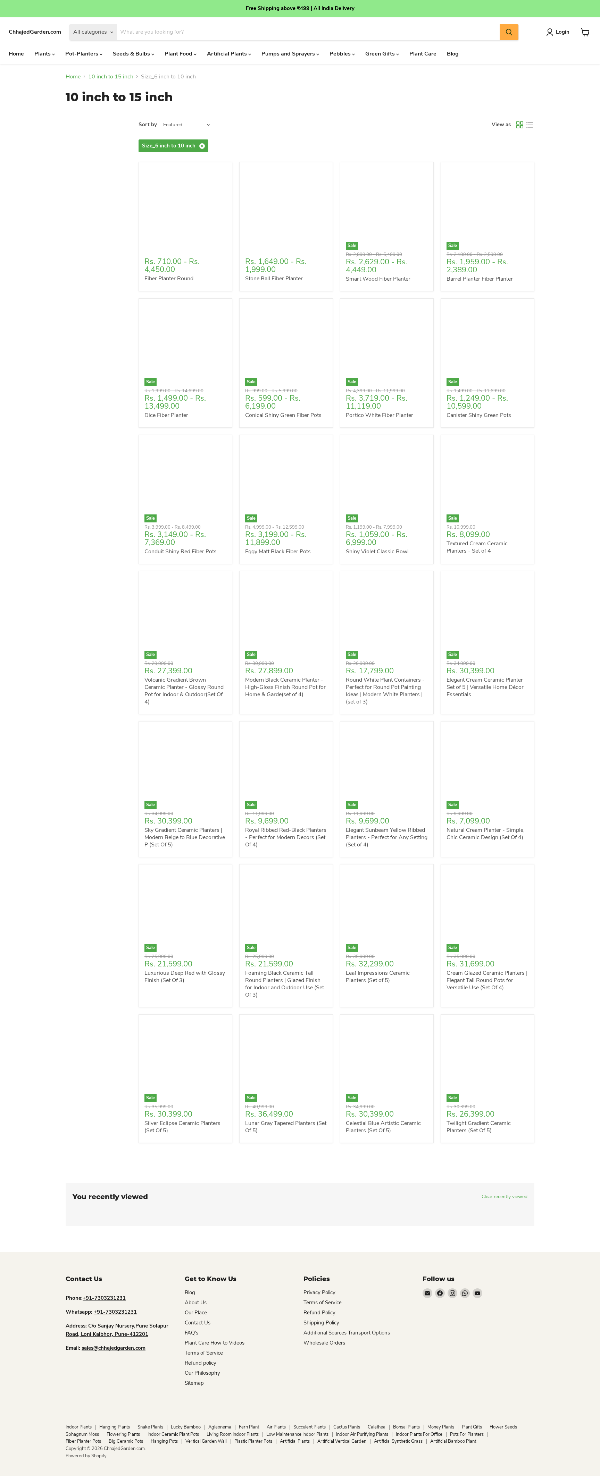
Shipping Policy (321, 1322)
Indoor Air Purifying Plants (362, 1434)
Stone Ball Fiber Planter (274, 278)
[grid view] (520, 125)
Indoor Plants (79, 1427)
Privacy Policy (319, 1292)
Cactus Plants (346, 1427)
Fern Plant (249, 1427)
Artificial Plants (227, 54)
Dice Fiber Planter (166, 415)
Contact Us (197, 1322)
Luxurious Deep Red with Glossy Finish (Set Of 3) (184, 976)
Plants (43, 54)
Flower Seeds (503, 1427)
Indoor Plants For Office (419, 1434)
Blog (453, 54)
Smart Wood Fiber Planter (378, 279)
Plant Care (422, 54)
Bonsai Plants (406, 1427)
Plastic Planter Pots (253, 1441)
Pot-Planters (82, 54)
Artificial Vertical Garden (341, 1441)
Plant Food (179, 54)
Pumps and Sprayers (288, 54)
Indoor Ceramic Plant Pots (173, 1434)
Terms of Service (204, 1352)
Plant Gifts (472, 1427)
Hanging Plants (114, 1427)
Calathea (376, 1427)
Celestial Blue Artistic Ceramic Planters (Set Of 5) (383, 1126)
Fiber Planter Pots (83, 1441)
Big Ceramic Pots (126, 1441)
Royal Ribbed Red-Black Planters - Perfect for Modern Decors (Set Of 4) (285, 837)
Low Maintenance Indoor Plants (297, 1434)
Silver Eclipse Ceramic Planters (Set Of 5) (182, 1126)
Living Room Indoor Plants (233, 1434)
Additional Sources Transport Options (346, 1332)
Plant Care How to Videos (214, 1342)
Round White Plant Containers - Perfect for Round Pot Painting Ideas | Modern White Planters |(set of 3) (385, 691)
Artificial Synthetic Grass (398, 1441)
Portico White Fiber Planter (379, 415)
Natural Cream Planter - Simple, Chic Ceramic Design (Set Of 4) (486, 833)
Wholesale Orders (324, 1342)
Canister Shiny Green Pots (479, 415)
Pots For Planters (467, 1434)
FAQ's (191, 1332)
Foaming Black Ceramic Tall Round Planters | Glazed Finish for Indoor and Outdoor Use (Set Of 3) (284, 984)
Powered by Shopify (86, 1456)
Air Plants (276, 1427)
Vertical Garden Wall (206, 1441)
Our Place (196, 1312)
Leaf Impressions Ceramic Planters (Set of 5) (378, 976)
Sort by (148, 125)
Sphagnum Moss (82, 1434)
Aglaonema (219, 1427)
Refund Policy (319, 1312)
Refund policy (200, 1362)
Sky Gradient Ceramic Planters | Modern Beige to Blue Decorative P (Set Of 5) (184, 837)
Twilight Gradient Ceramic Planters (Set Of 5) (479, 1126)
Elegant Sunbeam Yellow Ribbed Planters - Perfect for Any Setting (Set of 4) (386, 837)
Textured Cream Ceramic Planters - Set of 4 (477, 547)
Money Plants (440, 1427)
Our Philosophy (202, 1373)
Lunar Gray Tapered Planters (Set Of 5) (285, 1126)
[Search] (509, 32)
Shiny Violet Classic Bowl (377, 551)
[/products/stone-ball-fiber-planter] (286, 209)
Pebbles (341, 54)
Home (16, 54)
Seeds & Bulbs (132, 54)
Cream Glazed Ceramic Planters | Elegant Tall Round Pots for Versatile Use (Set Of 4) (487, 980)
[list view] (529, 125)
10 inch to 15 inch (110, 77)
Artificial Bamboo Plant (453, 1441)
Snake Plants (150, 1427)
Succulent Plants (309, 1427)
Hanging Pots (164, 1441)
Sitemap (194, 1383)
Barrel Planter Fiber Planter (480, 279)
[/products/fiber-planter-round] (185, 209)
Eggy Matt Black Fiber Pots (278, 551)
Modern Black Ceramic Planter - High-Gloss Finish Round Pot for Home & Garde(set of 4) (285, 687)
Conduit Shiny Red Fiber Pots (180, 551)
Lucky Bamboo (186, 1427)
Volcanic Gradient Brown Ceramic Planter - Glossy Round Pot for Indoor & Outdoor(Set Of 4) (184, 691)
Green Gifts (380, 54)
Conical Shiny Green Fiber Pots (283, 415)
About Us (196, 1302)
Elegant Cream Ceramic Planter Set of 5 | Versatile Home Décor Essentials (485, 687)
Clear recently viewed (504, 1197)
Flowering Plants (123, 1434)
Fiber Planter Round (168, 278)
